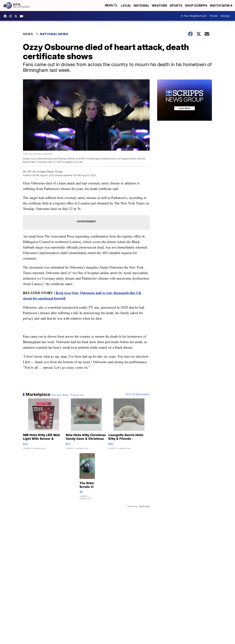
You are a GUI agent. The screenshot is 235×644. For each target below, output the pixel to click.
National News (54, 34)
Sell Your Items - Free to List (68, 395)
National (141, 5)
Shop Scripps (196, 5)
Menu (109, 5)
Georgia (225, 16)
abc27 (16, 16)
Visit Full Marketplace (138, 394)
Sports (176, 5)
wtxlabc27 (11, 16)
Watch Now (220, 5)
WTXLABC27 (6, 16)
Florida (213, 16)
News (28, 34)
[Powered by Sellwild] (144, 506)
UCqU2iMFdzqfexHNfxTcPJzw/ (22, 16)
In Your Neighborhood (193, 16)
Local (126, 5)
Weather (159, 5)
